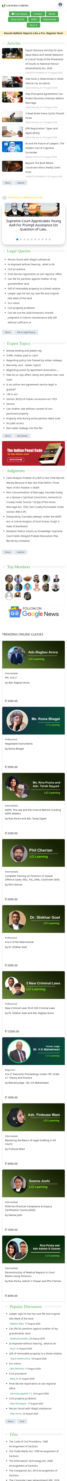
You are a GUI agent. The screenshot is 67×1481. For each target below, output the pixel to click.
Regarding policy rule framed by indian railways (34, 360)
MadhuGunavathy (19, 1338)
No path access (15, 423)
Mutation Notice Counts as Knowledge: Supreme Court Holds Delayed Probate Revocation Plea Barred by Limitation (34, 535)
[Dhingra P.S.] (37, 587)
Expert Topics (18, 343)
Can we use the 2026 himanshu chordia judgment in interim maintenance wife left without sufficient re (32, 317)
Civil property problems (21, 308)
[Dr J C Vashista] (9, 587)
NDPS (34, 19)
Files (14, 1434)
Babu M (14, 1378)
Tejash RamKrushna (20, 1358)
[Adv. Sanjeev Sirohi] (9, 595)
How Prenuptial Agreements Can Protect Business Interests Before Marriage (44, 98)
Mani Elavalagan (18, 1403)
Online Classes (22, 634)
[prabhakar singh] (46, 587)
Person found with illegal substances (29, 259)
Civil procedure (16, 269)
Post (22, 1421)
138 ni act (12, 394)
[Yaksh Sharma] (28, 595)
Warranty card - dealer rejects (23, 365)
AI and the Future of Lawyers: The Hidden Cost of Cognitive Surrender (44, 148)
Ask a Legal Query (26, 332)
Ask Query (22, 435)
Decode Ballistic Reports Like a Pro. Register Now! (33, 33)
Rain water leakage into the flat (24, 428)
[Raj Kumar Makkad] (18, 578)
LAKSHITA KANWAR (34, 72)
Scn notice (14, 303)
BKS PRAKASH (17, 1368)
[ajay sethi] (18, 587)
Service (10, 403)
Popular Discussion (26, 1306)
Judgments (16, 470)
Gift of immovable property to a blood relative (34, 288)
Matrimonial (49, 19)
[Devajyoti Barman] (46, 578)
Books (52, 13)
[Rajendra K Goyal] (9, 578)
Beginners (10, 1069)
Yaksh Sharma (32, 87)
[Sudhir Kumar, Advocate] (55, 578)
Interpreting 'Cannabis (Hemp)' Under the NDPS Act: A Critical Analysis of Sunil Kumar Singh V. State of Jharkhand (34, 521)
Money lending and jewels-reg (24, 350)
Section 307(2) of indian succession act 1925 (31, 399)
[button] (17, 239)
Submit (20, 182)
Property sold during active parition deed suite (33, 418)
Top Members (18, 567)
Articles (13, 43)
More (32, 25)
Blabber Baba (17, 1323)
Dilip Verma (16, 1413)
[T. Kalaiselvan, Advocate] (37, 578)
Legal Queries (19, 251)
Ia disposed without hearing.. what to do (31, 264)
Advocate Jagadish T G (21, 1393)
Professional (11, 739)
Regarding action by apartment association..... (33, 370)
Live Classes (21, 13)
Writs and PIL (18, 19)
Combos (38, 13)
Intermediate (11, 673)
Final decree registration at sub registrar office (35, 274)
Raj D (12, 1348)
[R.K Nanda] (55, 587)
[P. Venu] (28, 587)
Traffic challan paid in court (22, 355)
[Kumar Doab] (28, 578)
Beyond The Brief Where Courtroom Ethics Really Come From (42, 167)
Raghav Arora (31, 156)
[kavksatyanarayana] (18, 595)
